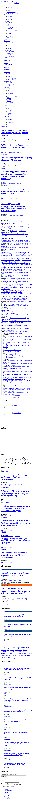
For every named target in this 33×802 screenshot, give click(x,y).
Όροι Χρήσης (7, 798)
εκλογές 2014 (17, 655)
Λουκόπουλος (14, 651)
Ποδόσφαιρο (10, 51)
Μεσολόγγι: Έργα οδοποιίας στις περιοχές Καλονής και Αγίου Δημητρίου (14, 291)
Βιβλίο (9, 48)
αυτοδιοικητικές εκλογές (6, 655)
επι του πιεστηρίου (12, 13)
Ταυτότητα (7, 797)
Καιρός (6, 63)
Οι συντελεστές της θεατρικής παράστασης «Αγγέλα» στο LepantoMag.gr (14, 477)
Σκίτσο (9, 35)
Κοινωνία (10, 9)
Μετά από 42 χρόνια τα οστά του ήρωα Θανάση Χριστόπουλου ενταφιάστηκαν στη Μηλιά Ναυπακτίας (15, 175)
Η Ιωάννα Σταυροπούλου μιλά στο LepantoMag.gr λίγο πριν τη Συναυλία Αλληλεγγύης (15, 508)
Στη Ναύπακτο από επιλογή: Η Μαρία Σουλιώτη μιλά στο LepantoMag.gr (14, 555)
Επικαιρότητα (19, 165)
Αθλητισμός (12, 580)
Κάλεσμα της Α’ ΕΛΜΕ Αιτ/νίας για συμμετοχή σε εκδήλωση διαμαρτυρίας (15, 332)
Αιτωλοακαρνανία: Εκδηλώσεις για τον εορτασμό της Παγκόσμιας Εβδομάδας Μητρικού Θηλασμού (16, 325)
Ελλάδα (9, 16)
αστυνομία (29, 653)
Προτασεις (7, 41)
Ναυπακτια (7, 6)
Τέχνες (9, 31)
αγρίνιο (19, 653)
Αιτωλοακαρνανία (7, 648)
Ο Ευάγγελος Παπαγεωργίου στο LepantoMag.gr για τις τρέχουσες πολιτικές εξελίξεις (15, 493)
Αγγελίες (6, 66)
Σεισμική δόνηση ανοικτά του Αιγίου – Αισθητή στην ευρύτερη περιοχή (16, 312)
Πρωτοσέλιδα (8, 64)
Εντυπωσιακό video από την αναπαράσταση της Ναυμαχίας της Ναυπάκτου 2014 (15, 191)
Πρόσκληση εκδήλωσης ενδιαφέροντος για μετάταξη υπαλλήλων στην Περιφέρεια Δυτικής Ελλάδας (13, 207)
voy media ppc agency (17, 458)
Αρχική (6, 789)
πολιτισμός (14, 658)
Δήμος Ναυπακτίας (21, 648)
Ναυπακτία (26, 140)
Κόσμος (9, 19)
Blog (5, 57)
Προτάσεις (3, 198)
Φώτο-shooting (11, 12)
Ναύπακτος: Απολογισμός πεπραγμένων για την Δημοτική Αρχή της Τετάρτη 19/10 (16, 285)
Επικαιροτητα (7, 15)
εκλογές (12, 655)
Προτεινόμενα (11, 140)
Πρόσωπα (25, 484)
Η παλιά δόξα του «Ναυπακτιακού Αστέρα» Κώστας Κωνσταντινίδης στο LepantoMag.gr (16, 523)
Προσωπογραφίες (12, 30)
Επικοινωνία (7, 69)
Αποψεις (6, 21)
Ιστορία (9, 28)
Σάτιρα (9, 33)
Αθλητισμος (7, 50)
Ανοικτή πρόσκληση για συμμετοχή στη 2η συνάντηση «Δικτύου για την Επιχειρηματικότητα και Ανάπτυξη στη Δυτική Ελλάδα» (16, 260)
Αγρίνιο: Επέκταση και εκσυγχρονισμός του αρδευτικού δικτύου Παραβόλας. (16, 278)
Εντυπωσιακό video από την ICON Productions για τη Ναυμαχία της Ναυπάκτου (16, 132)
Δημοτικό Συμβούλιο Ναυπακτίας (16, 650)
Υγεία (8, 24)
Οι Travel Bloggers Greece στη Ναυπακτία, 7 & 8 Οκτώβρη (14, 146)
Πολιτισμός (10, 10)
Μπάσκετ (10, 53)
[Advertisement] (16, 441)
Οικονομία (10, 25)
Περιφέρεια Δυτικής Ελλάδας (9, 653)
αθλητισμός (24, 653)
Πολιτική (9, 7)
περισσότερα (10, 56)
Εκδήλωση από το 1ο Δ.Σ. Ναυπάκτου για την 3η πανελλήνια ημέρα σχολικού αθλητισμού (15, 591)
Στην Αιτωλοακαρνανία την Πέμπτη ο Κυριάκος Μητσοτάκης (16, 159)
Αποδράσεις (10, 42)
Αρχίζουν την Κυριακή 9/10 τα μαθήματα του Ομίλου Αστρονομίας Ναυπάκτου (14, 297)
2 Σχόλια (3, 166)
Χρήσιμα (6, 67)
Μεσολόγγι (20, 652)
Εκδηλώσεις (19, 140)
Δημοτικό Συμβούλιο (5, 650)
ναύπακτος (6, 657)
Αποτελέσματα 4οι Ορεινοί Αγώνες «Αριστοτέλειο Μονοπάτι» (15, 318)
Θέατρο (9, 44)
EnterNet (14, 786)
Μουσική (9, 47)
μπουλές (22, 655)
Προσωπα (6, 39)
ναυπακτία (27, 655)
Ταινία (9, 45)
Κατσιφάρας (8, 651)
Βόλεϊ (9, 54)
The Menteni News (12, 38)
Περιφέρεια (10, 18)
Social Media (10, 36)
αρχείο (2, 783)
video (16, 198)
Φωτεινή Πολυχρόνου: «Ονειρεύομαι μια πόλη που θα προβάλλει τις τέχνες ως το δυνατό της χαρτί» (15, 539)
